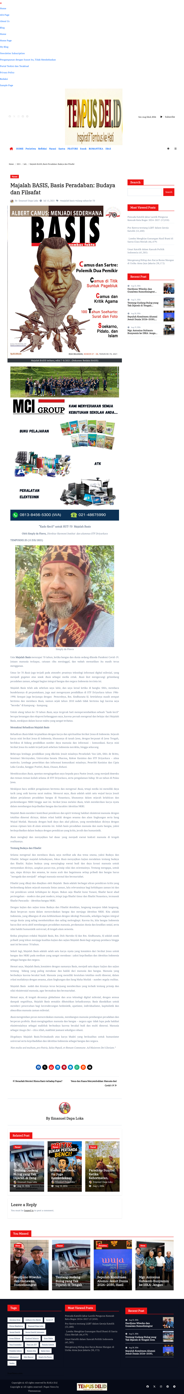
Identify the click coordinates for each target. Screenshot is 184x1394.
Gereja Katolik (14, 1332)
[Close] (1, 3)
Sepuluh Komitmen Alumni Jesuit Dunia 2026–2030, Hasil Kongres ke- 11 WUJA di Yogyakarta (142, 320)
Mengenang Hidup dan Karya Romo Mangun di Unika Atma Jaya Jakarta (151, 261)
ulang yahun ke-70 (85, 200)
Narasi (52, 148)
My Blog (4, 46)
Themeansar (34, 1390)
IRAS (108, 148)
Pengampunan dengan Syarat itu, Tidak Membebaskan (28, 59)
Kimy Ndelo (48, 1338)
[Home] (11, 148)
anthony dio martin (33, 1320)
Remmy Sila (31, 1351)
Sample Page (6, 85)
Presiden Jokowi (15, 1351)
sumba (12, 1363)
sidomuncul (14, 1357)
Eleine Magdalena (16, 1326)
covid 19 (49, 1320)
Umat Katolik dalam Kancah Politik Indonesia (89, 1339)
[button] (176, 149)
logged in (29, 1210)
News (17, 1245)
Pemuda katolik (48, 1344)
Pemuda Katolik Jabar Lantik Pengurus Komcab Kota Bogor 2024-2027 (148, 218)
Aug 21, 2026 (23, 1185)
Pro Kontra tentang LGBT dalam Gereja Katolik (89, 1323)
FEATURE (73, 148)
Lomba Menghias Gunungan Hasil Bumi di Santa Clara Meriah (91, 1333)
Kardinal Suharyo (32, 1338)
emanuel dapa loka (35, 1326)
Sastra (62, 148)
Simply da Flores (45, 1357)
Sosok (83, 148)
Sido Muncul (28, 1357)
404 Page (4, 14)
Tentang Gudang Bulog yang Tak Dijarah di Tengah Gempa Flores (26, 1176)
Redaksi (4, 79)
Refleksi (42, 148)
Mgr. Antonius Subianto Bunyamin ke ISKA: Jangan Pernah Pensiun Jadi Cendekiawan (142, 334)
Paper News (50, 1386)
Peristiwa (31, 148)
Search (135, 182)
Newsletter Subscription (12, 53)
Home (3, 8)
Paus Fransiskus (15, 1344)
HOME (19, 148)
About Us (4, 21)
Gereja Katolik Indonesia (34, 1332)
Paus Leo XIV (32, 1344)
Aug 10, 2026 (61, 1185)
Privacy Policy (7, 72)
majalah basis (68, 200)
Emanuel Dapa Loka (28, 200)
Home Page (6, 40)
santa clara (45, 1351)
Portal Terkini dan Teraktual (14, 66)
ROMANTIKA (96, 148)
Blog (2, 27)
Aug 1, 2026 (98, 1185)
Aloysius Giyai (14, 1320)
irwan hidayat (14, 1338)
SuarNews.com (135, 347)
